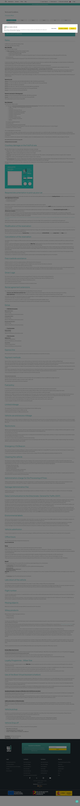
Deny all (72, 28)
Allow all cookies (63, 28)
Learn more (18, 30)
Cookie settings (53, 28)
